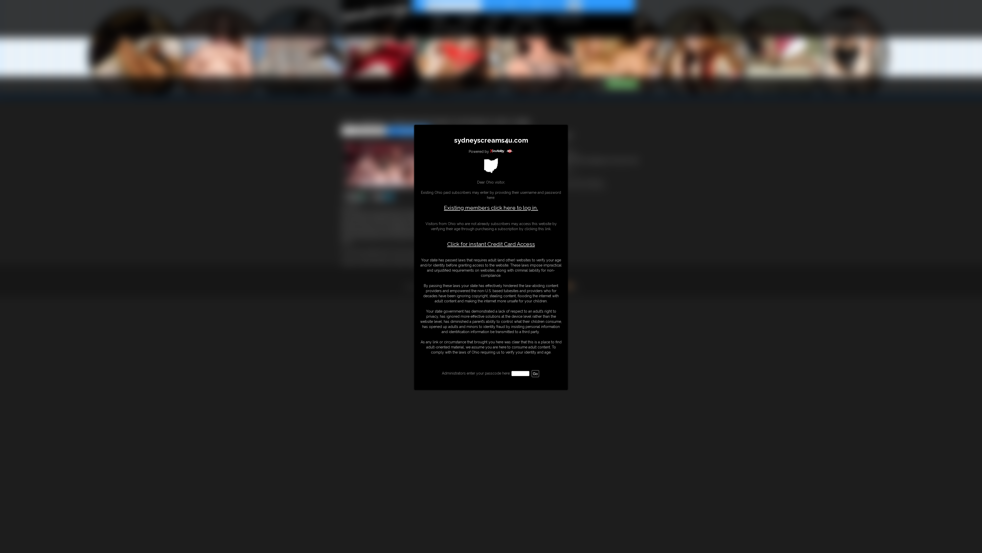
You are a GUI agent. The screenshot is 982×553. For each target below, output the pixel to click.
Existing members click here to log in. (491, 208)
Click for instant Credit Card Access (491, 244)
